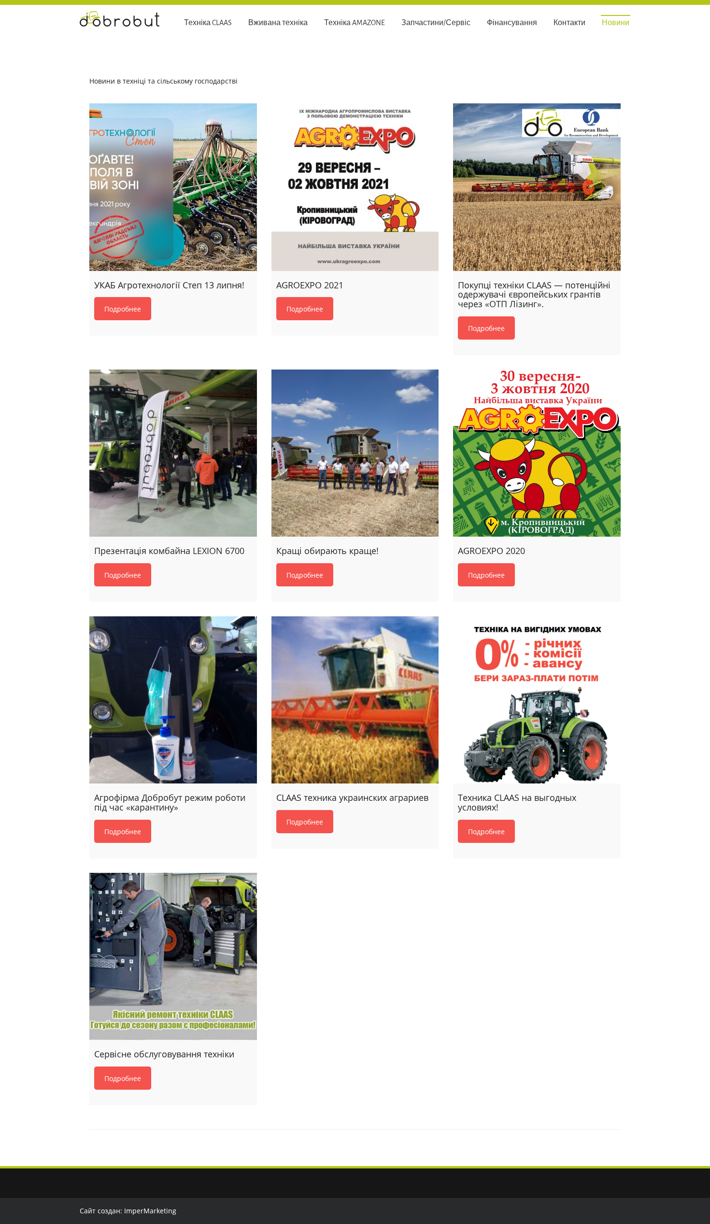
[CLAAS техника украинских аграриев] (355, 700)
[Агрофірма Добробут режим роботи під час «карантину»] (173, 700)
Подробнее (122, 308)
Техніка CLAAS (208, 23)
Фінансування (512, 23)
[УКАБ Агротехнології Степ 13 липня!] (173, 187)
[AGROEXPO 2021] (355, 187)
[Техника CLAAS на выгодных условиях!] (537, 700)
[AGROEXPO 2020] (537, 453)
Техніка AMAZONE (354, 23)
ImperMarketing (150, 1210)
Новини (615, 23)
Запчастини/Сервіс (435, 23)
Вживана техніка (278, 23)
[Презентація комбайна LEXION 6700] (173, 453)
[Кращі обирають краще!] (355, 453)
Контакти (569, 23)
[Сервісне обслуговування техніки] (173, 956)
